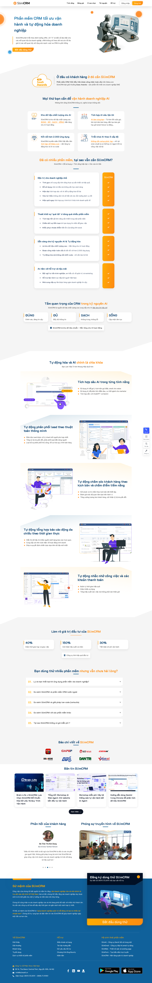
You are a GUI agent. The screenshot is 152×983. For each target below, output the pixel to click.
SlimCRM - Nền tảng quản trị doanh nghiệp (117, 955)
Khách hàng (17, 949)
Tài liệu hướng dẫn (64, 945)
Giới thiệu (16, 942)
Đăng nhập (125, 3)
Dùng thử (137, 3)
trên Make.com (85, 82)
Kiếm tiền (60, 955)
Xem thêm (75, 812)
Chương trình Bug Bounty (66, 952)
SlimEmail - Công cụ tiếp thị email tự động (117, 945)
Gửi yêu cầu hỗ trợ (64, 949)
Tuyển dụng (17, 952)
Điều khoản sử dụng (64, 942)
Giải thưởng (17, 945)
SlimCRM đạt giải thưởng (72, 84)
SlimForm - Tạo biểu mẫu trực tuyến (115, 952)
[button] (74, 682)
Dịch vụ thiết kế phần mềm (22, 955)
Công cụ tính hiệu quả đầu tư (77, 655)
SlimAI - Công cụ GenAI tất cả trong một (117, 942)
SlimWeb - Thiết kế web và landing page (116, 949)
